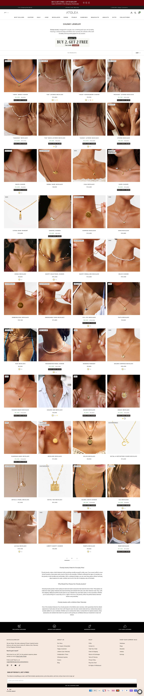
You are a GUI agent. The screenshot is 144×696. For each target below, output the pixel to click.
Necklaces (56, 17)
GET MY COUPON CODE (72, 685)
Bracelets (95, 17)
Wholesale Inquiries (62, 657)
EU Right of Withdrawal (95, 665)
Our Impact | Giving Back (63, 646)
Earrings (84, 17)
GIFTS (114, 17)
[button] (139, 691)
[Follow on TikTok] (19, 665)
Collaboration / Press (62, 654)
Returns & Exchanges (94, 654)
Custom (31, 17)
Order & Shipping (93, 651)
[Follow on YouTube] (15, 665)
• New (46, 17)
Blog (58, 662)
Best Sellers (19, 17)
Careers (59, 660)
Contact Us (91, 646)
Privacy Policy (92, 660)
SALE (38, 17)
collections (125, 17)
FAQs (90, 643)
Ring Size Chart (93, 662)
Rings (121, 646)
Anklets (106, 17)
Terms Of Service (93, 657)
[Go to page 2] (77, 558)
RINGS (66, 17)
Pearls (74, 17)
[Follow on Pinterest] (11, 665)
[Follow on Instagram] (7, 665)
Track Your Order (93, 649)
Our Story (59, 643)
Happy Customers (62, 649)
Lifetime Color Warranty (63, 651)
